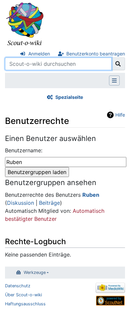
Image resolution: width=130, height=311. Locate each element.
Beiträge (49, 202)
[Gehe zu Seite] (118, 63)
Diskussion (20, 202)
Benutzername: (23, 150)
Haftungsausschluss (25, 303)
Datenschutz (17, 285)
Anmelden (39, 53)
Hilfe (120, 115)
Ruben (90, 194)
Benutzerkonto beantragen (95, 53)
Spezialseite (69, 97)
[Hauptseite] (25, 24)
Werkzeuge (35, 272)
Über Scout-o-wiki (23, 294)
